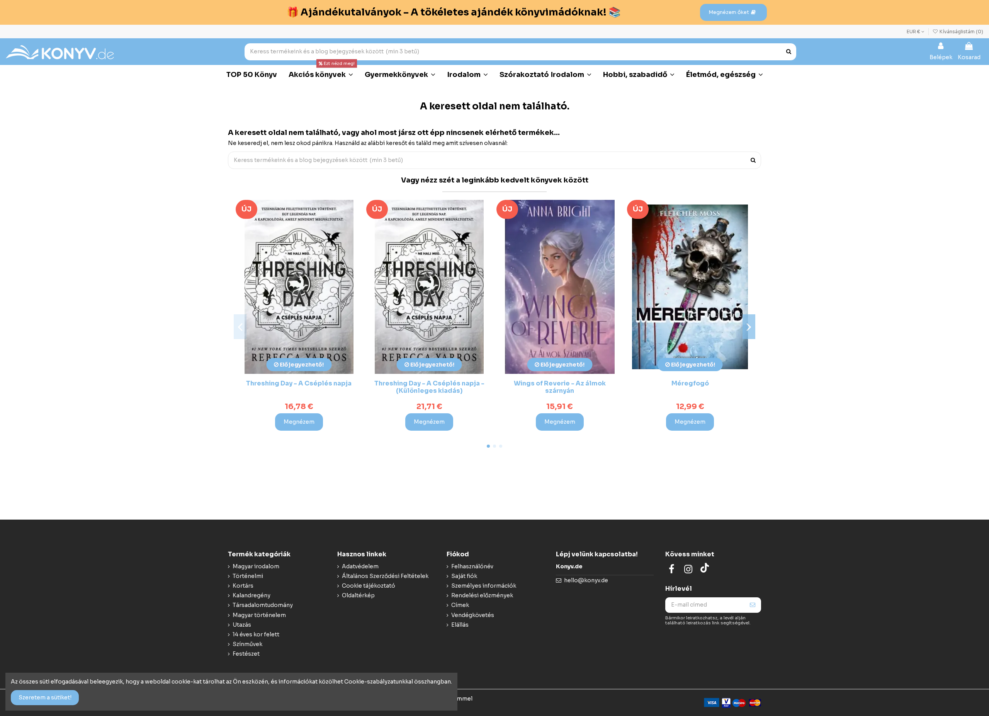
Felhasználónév (472, 566)
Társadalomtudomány (263, 605)
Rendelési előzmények (482, 595)
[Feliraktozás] (752, 605)
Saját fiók (464, 576)
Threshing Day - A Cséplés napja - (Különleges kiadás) (429, 387)
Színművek (247, 644)
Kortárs (243, 585)
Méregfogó (690, 383)
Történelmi (248, 576)
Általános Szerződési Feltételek (385, 576)
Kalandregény (251, 595)
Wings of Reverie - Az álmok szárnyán (560, 387)
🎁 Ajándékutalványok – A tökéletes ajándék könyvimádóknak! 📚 (453, 12)
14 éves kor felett (256, 634)
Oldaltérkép (358, 595)
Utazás (242, 624)
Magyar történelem (259, 615)
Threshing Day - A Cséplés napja (299, 383)
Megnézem (299, 421)
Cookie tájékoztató (368, 585)
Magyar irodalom (256, 566)
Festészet (246, 653)
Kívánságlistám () (960, 31)
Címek (460, 605)
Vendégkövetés (472, 615)
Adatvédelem (360, 566)
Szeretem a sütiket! (45, 697)
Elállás (460, 624)
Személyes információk (483, 585)
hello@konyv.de (586, 580)
